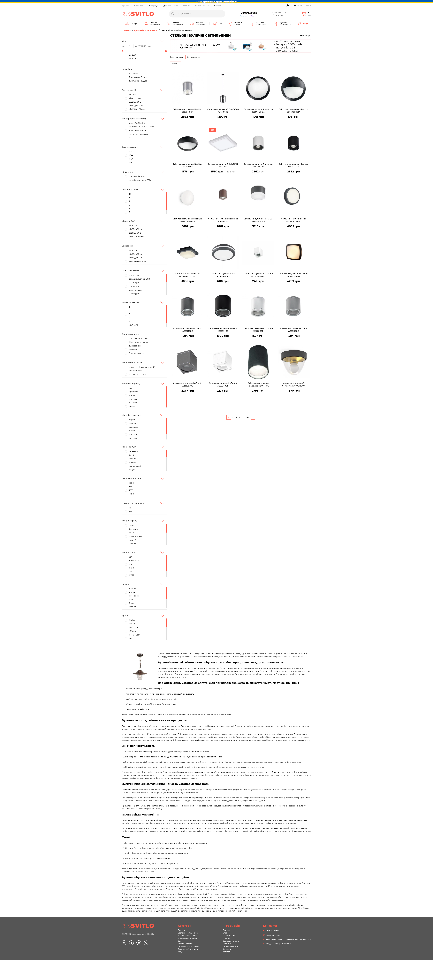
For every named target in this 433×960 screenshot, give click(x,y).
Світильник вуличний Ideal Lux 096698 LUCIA (293, 110)
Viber (252, 16)
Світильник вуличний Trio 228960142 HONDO (187, 275)
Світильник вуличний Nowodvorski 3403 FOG (258, 384)
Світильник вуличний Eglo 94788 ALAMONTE (223, 110)
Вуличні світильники (188, 949)
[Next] (253, 417)
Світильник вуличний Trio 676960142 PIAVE (223, 275)
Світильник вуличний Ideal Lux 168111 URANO (258, 220)
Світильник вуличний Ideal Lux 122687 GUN (293, 165)
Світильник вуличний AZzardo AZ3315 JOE (258, 329)
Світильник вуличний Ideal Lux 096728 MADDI (187, 165)
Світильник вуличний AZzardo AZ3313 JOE (187, 329)
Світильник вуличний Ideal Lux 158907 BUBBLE (187, 220)
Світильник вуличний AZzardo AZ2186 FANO (293, 275)
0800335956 (249, 12)
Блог (225, 933)
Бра (179, 941)
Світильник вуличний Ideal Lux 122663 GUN (258, 165)
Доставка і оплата (171, 6)
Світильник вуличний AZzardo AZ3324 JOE (222, 384)
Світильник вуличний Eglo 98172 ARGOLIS (223, 165)
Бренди (226, 938)
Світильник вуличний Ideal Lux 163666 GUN (223, 220)
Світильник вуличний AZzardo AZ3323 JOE (187, 384)
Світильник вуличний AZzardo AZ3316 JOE (293, 329)
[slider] (122, 51)
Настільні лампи (185, 944)
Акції (180, 952)
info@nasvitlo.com (273, 935)
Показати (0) (176, 37)
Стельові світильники (188, 933)
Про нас (125, 6)
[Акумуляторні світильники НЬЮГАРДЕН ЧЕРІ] (240, 46)
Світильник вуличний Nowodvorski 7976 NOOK (293, 384)
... (243, 417)
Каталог (226, 952)
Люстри (181, 930)
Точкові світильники (187, 936)
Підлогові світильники (188, 946)
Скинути (175, 63)
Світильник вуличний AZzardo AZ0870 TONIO (258, 275)
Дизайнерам (139, 6)
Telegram (244, 16)
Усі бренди (154, 6)
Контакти (218, 6)
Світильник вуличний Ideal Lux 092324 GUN (187, 110)
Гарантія (186, 6)
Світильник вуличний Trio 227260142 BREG (293, 220)
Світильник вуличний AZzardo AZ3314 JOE (222, 329)
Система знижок (202, 6)
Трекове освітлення (187, 938)
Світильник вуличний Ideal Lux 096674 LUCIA (258, 110)
